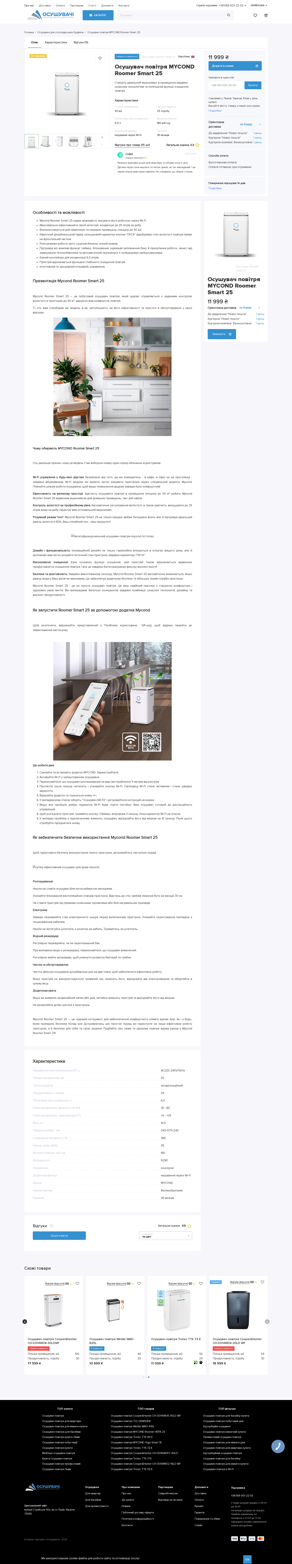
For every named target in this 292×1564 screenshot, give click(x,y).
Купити (253, 85)
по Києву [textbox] (246, 124)
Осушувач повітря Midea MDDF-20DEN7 (236, 1341)
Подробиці (215, 110)
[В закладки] (77, 1283)
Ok (247, 1559)
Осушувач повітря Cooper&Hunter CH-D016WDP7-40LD (175, 1341)
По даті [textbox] (147, 1236)
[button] (102, 137)
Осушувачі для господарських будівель (61, 32)
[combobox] (250, 124)
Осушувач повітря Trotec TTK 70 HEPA (51, 1341)
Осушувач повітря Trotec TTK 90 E (114, 1339)
